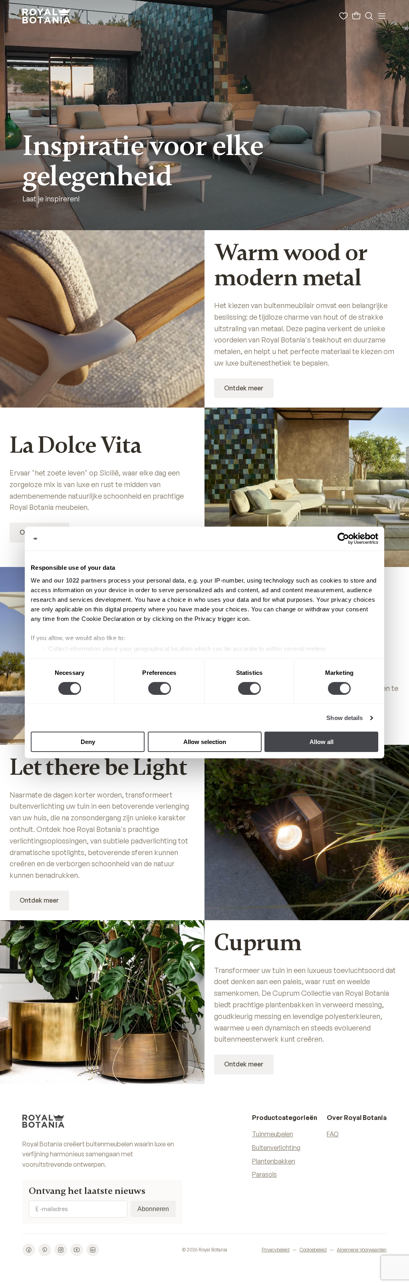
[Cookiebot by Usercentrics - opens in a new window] (343, 539)
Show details (344, 717)
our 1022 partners (80, 580)
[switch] (159, 688)
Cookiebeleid (313, 1250)
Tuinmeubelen (272, 1134)
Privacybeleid (276, 1250)
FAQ (333, 1134)
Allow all (322, 741)
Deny (88, 741)
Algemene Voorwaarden (362, 1250)
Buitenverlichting (276, 1148)
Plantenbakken (273, 1161)
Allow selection (204, 741)
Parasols (264, 1174)
